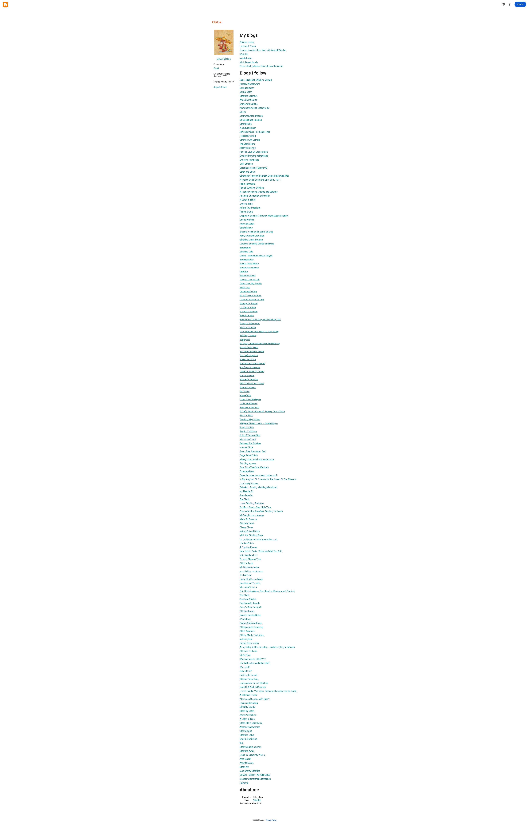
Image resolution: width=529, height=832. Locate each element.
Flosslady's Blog (248, 136)
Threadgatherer (247, 471)
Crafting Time (246, 203)
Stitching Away (247, 751)
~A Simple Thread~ (249, 675)
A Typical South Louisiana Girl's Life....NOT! (260, 179)
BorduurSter (245, 247)
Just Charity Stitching (250, 771)
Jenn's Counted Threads (251, 116)
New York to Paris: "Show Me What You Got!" (261, 551)
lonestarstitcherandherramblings (255, 779)
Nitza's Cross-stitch (249, 643)
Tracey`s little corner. (250, 323)
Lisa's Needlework (248, 403)
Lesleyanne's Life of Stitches (254, 683)
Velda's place (246, 639)
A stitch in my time (248, 311)
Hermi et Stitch (247, 223)
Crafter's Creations (249, 104)
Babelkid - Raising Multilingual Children (258, 487)
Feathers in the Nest (249, 407)
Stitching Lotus (247, 735)
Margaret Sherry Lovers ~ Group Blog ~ (259, 423)
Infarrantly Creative (249, 379)
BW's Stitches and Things (252, 383)
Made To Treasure (248, 519)
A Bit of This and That (250, 435)
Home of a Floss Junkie (251, 579)
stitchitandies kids (248, 555)
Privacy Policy (271, 820)
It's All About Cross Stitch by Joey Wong (259, 331)
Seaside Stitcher (248, 275)
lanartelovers (246, 58)
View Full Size (224, 59)
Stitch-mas (245, 287)
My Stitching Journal (249, 567)
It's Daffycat (245, 575)
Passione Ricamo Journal (252, 351)
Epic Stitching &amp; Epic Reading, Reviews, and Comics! (267, 591)
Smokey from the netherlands (254, 156)
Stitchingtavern (247, 611)
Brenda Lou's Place (249, 347)
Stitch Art (244, 767)
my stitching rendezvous (251, 571)
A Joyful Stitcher (248, 128)
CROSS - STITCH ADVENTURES (255, 775)
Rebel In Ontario (247, 183)
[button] (503, 4)
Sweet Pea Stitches (249, 267)
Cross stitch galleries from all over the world (261, 66)
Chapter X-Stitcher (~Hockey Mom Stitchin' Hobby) (264, 215)
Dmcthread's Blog (248, 291)
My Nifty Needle (248, 707)
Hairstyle (244, 783)
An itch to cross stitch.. (250, 295)
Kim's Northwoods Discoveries (254, 108)
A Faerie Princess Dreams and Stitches (259, 191)
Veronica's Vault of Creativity (253, 168)
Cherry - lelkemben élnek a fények (256, 255)
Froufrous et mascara (250, 367)
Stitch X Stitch (246, 415)
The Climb (244, 499)
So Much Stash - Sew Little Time (255, 507)
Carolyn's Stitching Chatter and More (257, 243)
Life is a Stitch (247, 543)
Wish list (244, 54)
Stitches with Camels (250, 140)
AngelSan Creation (248, 100)
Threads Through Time (250, 559)
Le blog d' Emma (248, 46)
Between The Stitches (250, 443)
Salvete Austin (247, 315)
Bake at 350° (246, 671)
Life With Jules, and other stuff (254, 663)
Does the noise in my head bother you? (258, 475)
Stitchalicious (246, 227)
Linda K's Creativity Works (252, 755)
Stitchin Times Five (249, 679)
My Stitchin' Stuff (248, 439)
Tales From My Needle (251, 283)
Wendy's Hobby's (248, 715)
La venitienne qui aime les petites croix (258, 539)
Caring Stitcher (247, 88)
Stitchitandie (246, 124)
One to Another (247, 219)
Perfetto (244, 271)
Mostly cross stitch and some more (257, 459)
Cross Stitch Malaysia (250, 399)
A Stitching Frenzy (248, 695)
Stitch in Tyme (246, 563)
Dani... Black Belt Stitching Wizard (256, 80)
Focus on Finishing (249, 703)
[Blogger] (5, 4)
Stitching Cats (246, 251)
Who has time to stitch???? (253, 659)
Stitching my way (248, 463)
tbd (241, 743)
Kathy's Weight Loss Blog (252, 235)
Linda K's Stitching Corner (252, 371)
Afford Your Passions (250, 207)
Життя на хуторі (248, 359)
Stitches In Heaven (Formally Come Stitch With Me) (264, 175)
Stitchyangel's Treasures (251, 627)
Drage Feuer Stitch (249, 455)
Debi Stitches (246, 164)
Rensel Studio (246, 211)
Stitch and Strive (247, 172)
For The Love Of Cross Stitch (254, 152)
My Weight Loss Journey (252, 515)
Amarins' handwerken (250, 727)
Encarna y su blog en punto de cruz (256, 231)
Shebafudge (245, 395)
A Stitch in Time (247, 719)
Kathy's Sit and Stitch (250, 531)
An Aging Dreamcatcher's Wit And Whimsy (260, 343)
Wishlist (257, 800)
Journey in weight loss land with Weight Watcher (263, 50)
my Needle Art (246, 491)
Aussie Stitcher (247, 375)
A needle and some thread (252, 363)
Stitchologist (246, 731)
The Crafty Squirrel (249, 355)
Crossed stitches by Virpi (252, 299)
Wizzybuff (245, 667)
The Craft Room (247, 144)
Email (216, 68)
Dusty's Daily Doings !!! (251, 607)
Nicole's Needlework (250, 84)
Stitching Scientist (248, 96)
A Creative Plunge (248, 547)
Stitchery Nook (247, 523)
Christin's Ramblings (249, 160)
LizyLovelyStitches (249, 483)
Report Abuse (220, 87)
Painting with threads (250, 603)
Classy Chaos (246, 527)
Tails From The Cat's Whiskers (254, 467)
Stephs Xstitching (248, 431)
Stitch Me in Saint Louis (251, 723)
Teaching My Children (250, 419)
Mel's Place (245, 655)
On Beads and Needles (251, 120)
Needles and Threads (250, 583)
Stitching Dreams (248, 335)
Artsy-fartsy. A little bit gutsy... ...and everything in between (267, 647)
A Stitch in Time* (248, 199)
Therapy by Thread (248, 303)
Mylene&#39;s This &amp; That (255, 132)
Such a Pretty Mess (249, 263)
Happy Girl (245, 339)
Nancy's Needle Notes (250, 615)
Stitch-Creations (247, 631)
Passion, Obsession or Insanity (255, 195)
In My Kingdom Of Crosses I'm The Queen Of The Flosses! (268, 479)
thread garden (246, 495)
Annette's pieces (248, 387)
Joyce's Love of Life (250, 279)
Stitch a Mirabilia (248, 327)
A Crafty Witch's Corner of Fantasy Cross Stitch (262, 411)
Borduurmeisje (247, 259)
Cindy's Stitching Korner (251, 623)
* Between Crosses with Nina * (254, 699)
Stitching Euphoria (248, 651)
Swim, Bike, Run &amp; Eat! (253, 451)
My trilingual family (249, 62)
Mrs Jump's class (248, 587)
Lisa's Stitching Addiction (252, 503)
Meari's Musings (248, 148)
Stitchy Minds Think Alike (252, 635)
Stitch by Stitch (247, 711)
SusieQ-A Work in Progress (253, 687)
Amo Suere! (245, 759)
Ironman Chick (246, 447)
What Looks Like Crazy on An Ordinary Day (260, 319)
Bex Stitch (244, 391)
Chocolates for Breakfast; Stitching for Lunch (261, 511)
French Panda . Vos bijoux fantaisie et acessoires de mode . (268, 691)
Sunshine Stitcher (248, 599)
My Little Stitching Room (251, 535)
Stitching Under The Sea (251, 239)
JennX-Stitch (246, 92)
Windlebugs (245, 619)
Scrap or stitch (247, 427)
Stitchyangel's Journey (250, 747)
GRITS (243, 112)
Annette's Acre (247, 763)
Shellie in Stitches (248, 739)
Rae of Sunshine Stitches (252, 187)
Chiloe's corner (247, 42)
